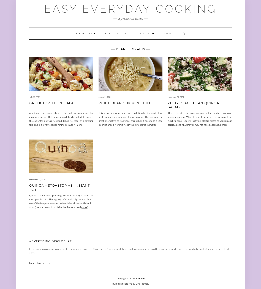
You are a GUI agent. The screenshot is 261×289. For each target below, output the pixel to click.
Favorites (144, 33)
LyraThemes (142, 283)
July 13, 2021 (34, 97)
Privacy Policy (43, 263)
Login (31, 263)
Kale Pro (140, 278)
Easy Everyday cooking (130, 9)
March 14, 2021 (105, 97)
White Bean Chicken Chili (124, 103)
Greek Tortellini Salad (53, 103)
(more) (79, 124)
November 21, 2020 (37, 179)
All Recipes (84, 33)
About (168, 33)
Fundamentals (116, 33)
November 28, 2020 (176, 97)
